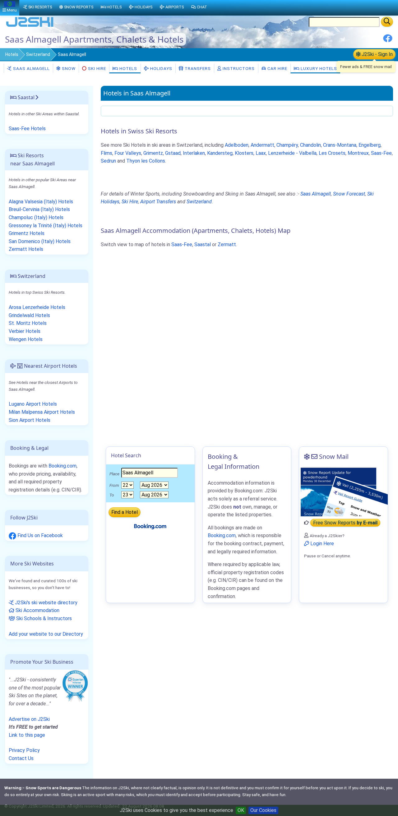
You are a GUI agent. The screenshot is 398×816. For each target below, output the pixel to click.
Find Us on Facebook (39, 535)
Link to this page (27, 735)
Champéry (287, 145)
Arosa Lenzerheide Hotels (37, 307)
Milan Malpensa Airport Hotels (42, 412)
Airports (174, 7)
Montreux (358, 153)
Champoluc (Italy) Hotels (36, 217)
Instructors (238, 68)
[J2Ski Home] (30, 26)
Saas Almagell (31, 68)
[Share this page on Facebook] (388, 40)
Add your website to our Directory (46, 634)
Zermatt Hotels (26, 249)
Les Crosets (332, 153)
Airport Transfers (158, 202)
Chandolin (310, 145)
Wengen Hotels (26, 339)
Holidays (160, 68)
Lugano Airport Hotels (33, 404)
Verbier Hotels (24, 331)
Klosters (244, 153)
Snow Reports (78, 7)
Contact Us (21, 758)
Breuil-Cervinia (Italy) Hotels (39, 209)
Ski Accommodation (36, 610)
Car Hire (276, 68)
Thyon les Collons (145, 161)
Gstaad (173, 153)
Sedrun (108, 161)
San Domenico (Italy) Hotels (40, 241)
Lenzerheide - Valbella (292, 153)
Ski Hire (97, 68)
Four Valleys (127, 153)
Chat (202, 7)
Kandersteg (220, 153)
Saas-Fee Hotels (27, 128)
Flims (106, 153)
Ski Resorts (40, 7)
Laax (261, 153)
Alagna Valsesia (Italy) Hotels (41, 202)
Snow (68, 68)
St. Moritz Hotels (28, 323)
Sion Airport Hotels (29, 420)
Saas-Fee (381, 153)
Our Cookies (263, 810)
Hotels (11, 54)
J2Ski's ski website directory (45, 603)
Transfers (197, 68)
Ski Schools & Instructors (43, 618)
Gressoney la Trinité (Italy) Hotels (45, 225)
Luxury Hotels (318, 68)
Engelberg (370, 145)
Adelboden (236, 145)
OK (241, 810)
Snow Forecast (349, 194)
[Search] (387, 22)
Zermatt (227, 244)
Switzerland (38, 54)
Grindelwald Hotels (29, 315)
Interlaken (194, 153)
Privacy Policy (24, 750)
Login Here (321, 543)
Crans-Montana (339, 145)
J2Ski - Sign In (376, 54)
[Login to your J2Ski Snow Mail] (343, 491)
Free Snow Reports (345, 523)
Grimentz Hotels (26, 233)
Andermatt (262, 145)
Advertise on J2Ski (29, 719)
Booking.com (62, 466)
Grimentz (153, 153)
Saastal (202, 244)
